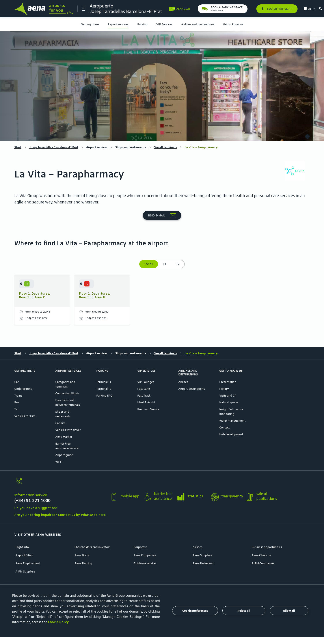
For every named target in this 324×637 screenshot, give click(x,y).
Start (17, 147)
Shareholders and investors (92, 547)
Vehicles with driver (68, 430)
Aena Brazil (81, 555)
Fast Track (144, 395)
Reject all (243, 611)
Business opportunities (267, 547)
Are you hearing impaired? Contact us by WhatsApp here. (60, 515)
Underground (23, 389)
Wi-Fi (58, 462)
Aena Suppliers (202, 555)
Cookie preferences (195, 611)
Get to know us (233, 24)
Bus (16, 402)
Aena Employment (27, 563)
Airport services (118, 24)
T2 (177, 264)
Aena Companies (145, 555)
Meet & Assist (146, 402)
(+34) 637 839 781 (95, 318)
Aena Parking (83, 563)
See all (149, 264)
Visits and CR (227, 395)
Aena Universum (203, 563)
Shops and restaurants (130, 147)
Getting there (90, 24)
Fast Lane (143, 389)
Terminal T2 (103, 389)
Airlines (183, 382)
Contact (224, 427)
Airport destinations (191, 389)
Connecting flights (67, 393)
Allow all (289, 611)
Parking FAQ (104, 395)
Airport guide (64, 455)
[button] (84, 9)
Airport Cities (24, 555)
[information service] (60, 484)
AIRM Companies (263, 563)
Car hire (60, 423)
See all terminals (165, 147)
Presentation (227, 382)
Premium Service (148, 409)
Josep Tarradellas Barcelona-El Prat (53, 147)
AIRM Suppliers (25, 571)
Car (16, 382)
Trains (18, 395)
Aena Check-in (261, 555)
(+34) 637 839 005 (35, 318)
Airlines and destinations (197, 24)
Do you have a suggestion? (35, 508)
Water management (232, 421)
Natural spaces (228, 402)
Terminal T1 (103, 382)
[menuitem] (89, 24)
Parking (142, 24)
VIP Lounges (145, 382)
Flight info (22, 547)
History (224, 389)
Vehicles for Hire (24, 416)
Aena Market (63, 437)
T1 (164, 264)
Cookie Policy (58, 622)
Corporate (140, 547)
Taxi (16, 409)
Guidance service (145, 563)
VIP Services (164, 24)
